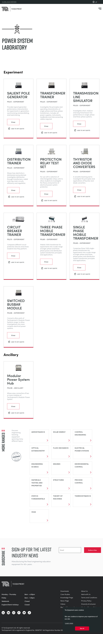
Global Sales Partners (9, 2)
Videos (62, 604)
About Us (84, 591)
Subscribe (92, 550)
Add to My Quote (17, 128)
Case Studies (65, 594)
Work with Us (85, 594)
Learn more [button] (69, 623)
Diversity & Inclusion (88, 604)
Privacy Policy (86, 601)
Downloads (64, 591)
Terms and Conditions (89, 597)
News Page (64, 601)
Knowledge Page (66, 597)
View (13, 122)
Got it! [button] (82, 628)
